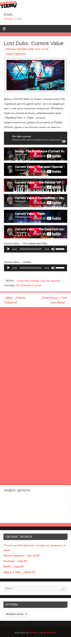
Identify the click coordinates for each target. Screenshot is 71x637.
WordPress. (50, 632)
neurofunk (55, 280)
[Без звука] (53, 249)
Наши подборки (16, 53)
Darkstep (35, 280)
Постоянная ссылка (29, 285)
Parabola (34, 632)
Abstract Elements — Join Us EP (21, 555)
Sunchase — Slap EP (15, 561)
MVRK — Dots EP (13, 566)
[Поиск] (63, 589)
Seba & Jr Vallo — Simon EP (19, 572)
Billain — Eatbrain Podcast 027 (15, 300)
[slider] (60, 249)
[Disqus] (35, 351)
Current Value (23, 280)
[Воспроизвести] (8, 249)
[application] (35, 249)
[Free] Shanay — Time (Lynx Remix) (54, 300)
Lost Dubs (45, 280)
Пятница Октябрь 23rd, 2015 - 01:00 (27, 49)
